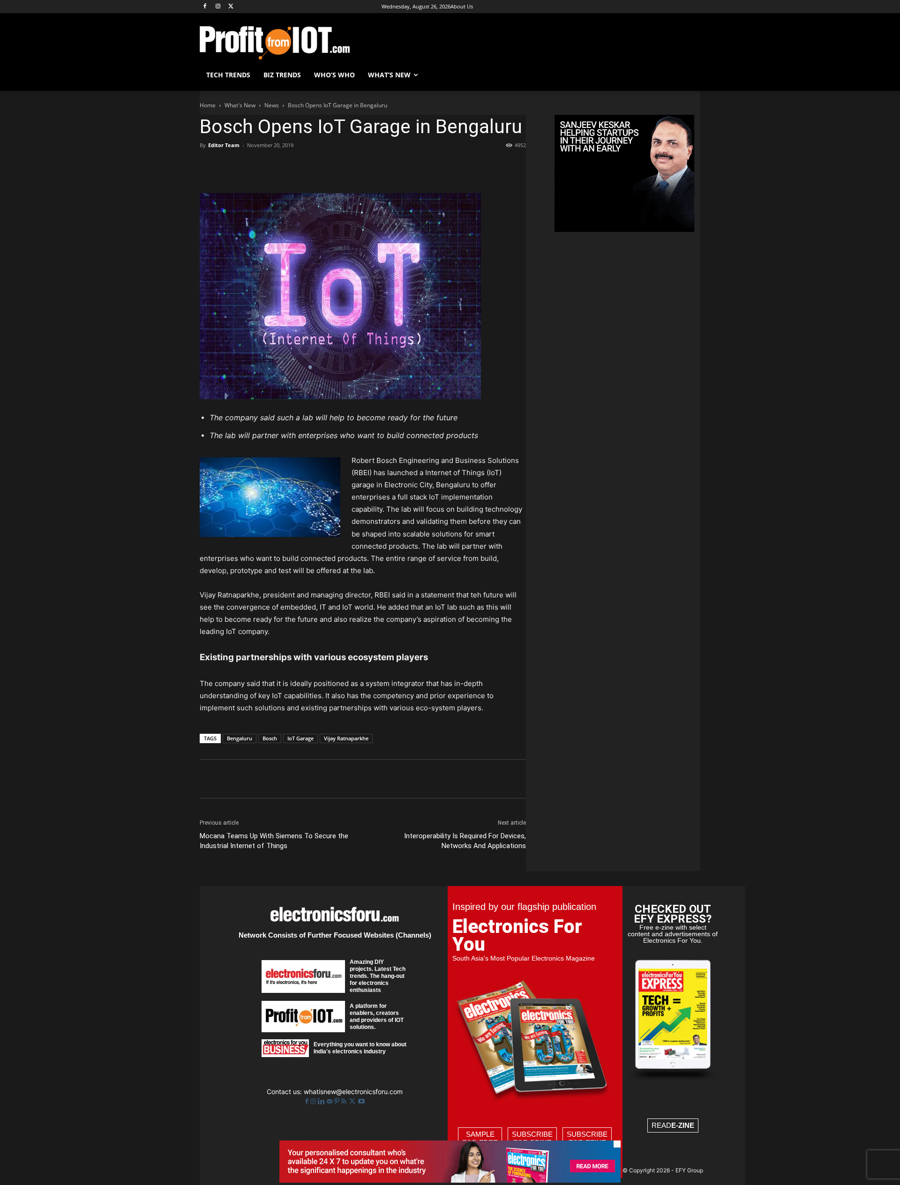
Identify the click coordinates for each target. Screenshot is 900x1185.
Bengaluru (239, 738)
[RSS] (344, 1101)
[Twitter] (353, 1101)
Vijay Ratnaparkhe (346, 738)
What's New (240, 105)
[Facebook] (205, 6)
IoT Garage (300, 738)
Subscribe (532, 1138)
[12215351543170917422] (624, 229)
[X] (231, 6)
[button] (689, 75)
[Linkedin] (295, 166)
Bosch (269, 738)
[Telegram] (360, 166)
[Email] (317, 166)
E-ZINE (682, 1125)
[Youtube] (361, 1101)
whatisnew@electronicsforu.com (353, 1092)
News (271, 105)
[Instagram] (218, 6)
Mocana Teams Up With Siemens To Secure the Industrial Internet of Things (274, 841)
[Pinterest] (252, 166)
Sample (480, 1138)
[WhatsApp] (273, 166)
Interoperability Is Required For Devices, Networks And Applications (465, 841)
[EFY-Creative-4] (450, 1180)
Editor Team (224, 145)
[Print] (338, 166)
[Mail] (330, 1101)
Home (208, 105)
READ (673, 1125)
